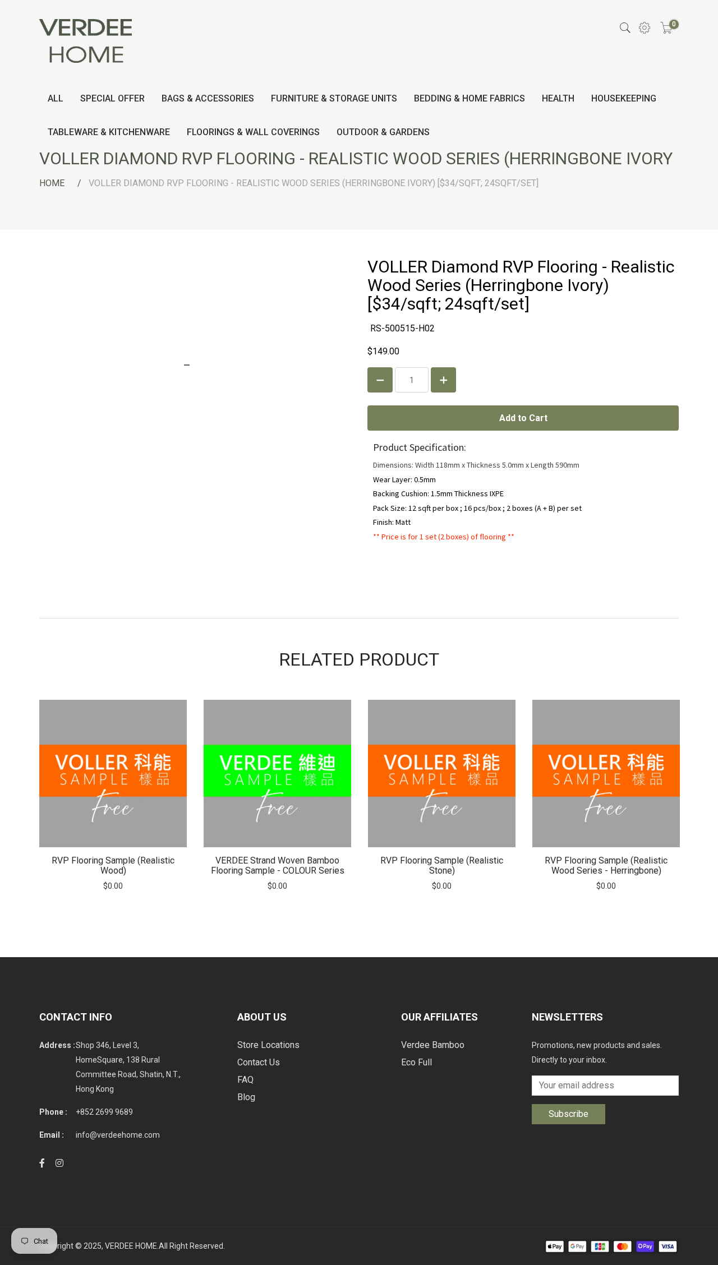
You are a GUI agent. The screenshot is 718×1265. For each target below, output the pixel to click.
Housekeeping (623, 98)
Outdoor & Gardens (383, 132)
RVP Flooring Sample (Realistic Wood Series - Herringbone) (606, 865)
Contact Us (258, 1062)
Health (558, 98)
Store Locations (268, 1045)
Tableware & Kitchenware (109, 132)
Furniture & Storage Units (334, 98)
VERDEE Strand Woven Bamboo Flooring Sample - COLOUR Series (277, 865)
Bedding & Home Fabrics (469, 98)
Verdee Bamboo (432, 1045)
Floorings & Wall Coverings (253, 132)
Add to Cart (113, 774)
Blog (246, 1097)
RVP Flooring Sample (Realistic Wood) (113, 865)
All (55, 98)
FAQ (245, 1079)
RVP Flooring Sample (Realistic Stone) (441, 865)
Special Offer (112, 98)
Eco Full (416, 1062)
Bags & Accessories (208, 98)
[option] (113, 795)
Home (52, 183)
